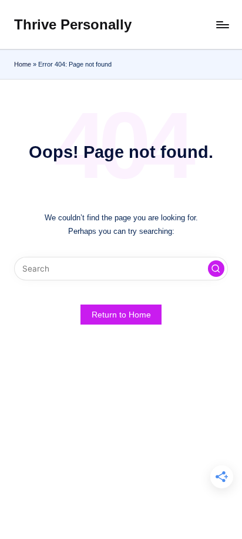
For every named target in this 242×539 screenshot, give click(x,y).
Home (22, 64)
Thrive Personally (73, 24)
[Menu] (222, 24)
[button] (216, 268)
